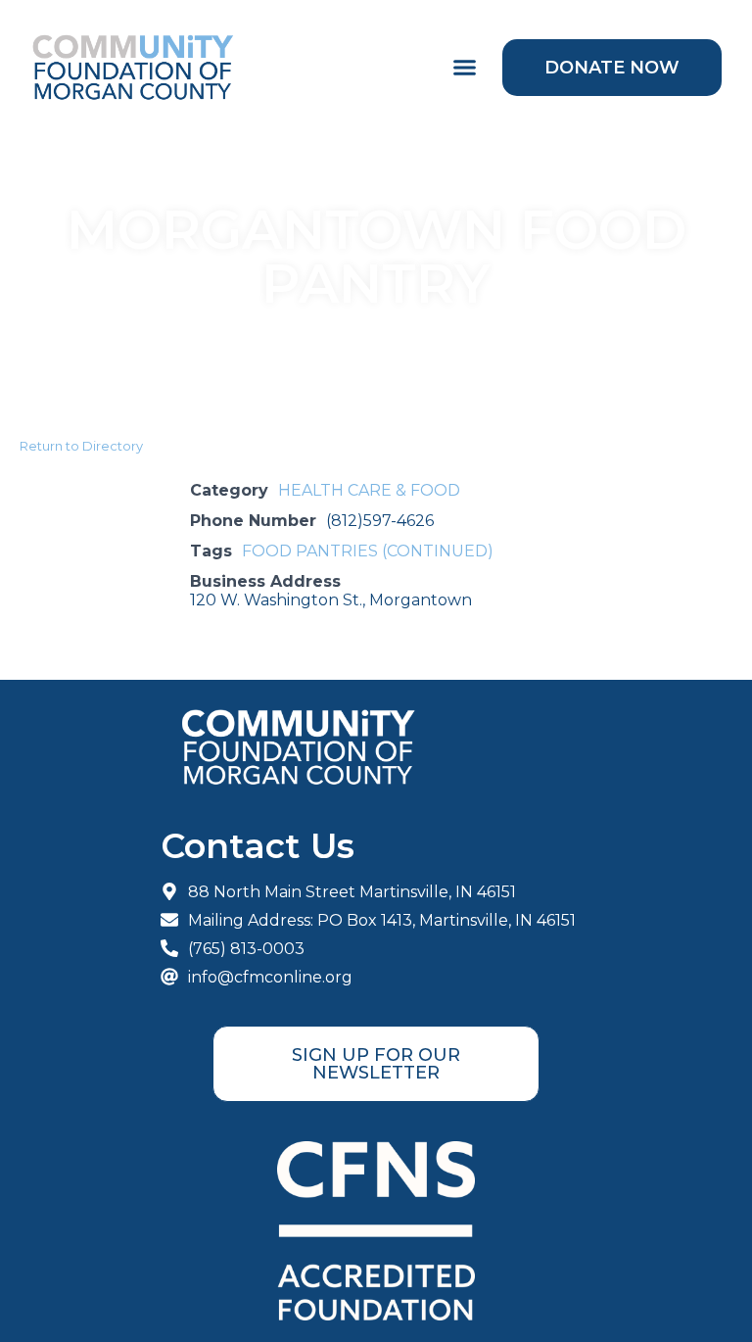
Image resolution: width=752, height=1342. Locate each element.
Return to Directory (81, 446)
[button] (465, 67)
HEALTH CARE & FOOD (369, 490)
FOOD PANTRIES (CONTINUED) (368, 551)
